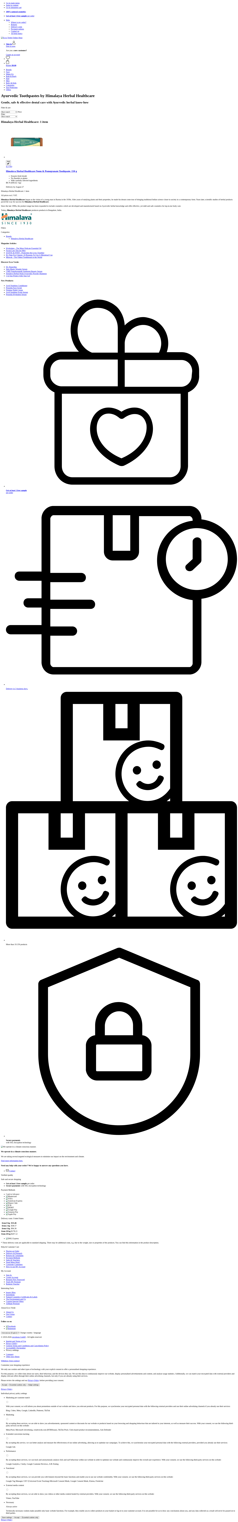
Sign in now (10, 46)
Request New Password (15, 1280)
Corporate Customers (14, 1264)
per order (20, 16)
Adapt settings (33, 1385)
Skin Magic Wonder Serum (16, 269)
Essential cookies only (18, 1385)
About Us (10, 1312)
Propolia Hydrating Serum (16, 294)
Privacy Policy (11, 1343)
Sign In (9, 1275)
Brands (9, 236)
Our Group (10, 1314)
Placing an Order (12, 1251)
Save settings (7, 1517)
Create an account (13, 55)
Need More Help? (13, 1262)
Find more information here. (12, 1161)
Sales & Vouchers (13, 1260)
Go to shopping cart (13, 7)
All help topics (16, 33)
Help (8, 20)
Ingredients (10, 1295)
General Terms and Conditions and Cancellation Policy (27, 1346)
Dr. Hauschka (11, 267)
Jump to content (12, 5)
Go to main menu (13, 3)
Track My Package (13, 1282)
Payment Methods (13, 1258)
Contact (9, 1316)
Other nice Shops (12, 1357)
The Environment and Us (16, 1299)
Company (10, 1354)
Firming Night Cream (14, 290)
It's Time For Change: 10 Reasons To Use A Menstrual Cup (29, 255)
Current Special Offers (15, 1301)
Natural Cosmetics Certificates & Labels (21, 1297)
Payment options (17, 29)
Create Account (12, 1277)
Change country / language (30, 1333)
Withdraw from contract (10, 1361)
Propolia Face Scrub (14, 288)
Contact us (15, 31)
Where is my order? (18, 22)
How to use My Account (15, 1267)
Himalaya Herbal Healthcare (22, 239)
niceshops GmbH (19, 1337)
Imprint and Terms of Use (16, 1341)
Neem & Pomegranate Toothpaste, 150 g (41, 171)
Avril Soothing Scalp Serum (17, 292)
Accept (4, 1385)
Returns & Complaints (14, 1256)
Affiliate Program (13, 1304)
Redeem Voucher (12, 1284)
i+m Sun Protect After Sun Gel (18, 276)
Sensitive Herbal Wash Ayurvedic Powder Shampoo (26, 274)
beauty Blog (10, 1292)
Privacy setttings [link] (12, 1350)
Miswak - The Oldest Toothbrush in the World (24, 257)
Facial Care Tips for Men (16, 251)
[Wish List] (8, 59)
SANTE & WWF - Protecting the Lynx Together (25, 253)
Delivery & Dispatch (14, 1253)
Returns (14, 25)
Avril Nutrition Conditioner (16, 286)
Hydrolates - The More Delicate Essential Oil (23, 248)
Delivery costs (16, 27)
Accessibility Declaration (16, 1348)
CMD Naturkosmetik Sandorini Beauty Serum (24, 271)
